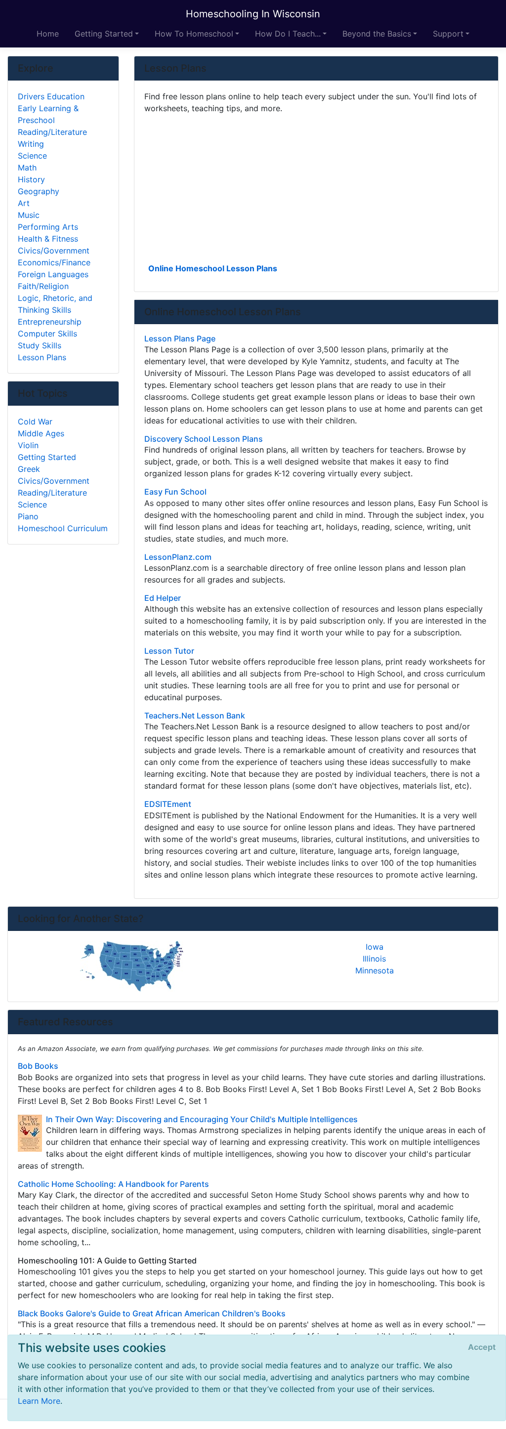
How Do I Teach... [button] (288, 34)
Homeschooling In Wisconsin (253, 14)
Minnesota (374, 970)
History (31, 179)
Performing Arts (48, 227)
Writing (31, 144)
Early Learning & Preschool (48, 114)
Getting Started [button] (104, 34)
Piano (28, 516)
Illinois (374, 959)
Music (29, 215)
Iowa (374, 947)
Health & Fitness (48, 239)
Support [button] (448, 34)
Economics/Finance (54, 262)
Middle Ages (41, 433)
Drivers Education (51, 96)
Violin (28, 445)
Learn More (39, 1401)
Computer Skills (47, 333)
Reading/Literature (52, 132)
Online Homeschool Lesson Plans (212, 268)
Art (24, 203)
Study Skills (39, 345)
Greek (29, 469)
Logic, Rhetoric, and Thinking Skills (55, 304)
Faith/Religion (43, 286)
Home (48, 34)
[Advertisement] (316, 187)
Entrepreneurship (50, 322)
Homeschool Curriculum (63, 528)
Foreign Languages (53, 274)
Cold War (35, 421)
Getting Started (47, 457)
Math (27, 167)
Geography (38, 191)
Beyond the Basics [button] (376, 34)
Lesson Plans (42, 357)
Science (32, 156)
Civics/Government (53, 250)
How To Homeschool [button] (194, 34)
